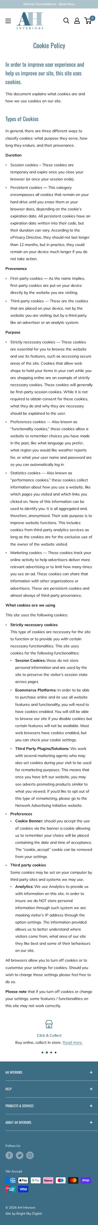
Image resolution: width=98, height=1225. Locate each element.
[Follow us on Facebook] (9, 1155)
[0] (88, 20)
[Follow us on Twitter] (19, 1155)
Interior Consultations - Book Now (49, 4)
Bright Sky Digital (29, 1213)
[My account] (77, 21)
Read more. (73, 1042)
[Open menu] (8, 21)
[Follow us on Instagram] (30, 1155)
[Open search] (66, 21)
